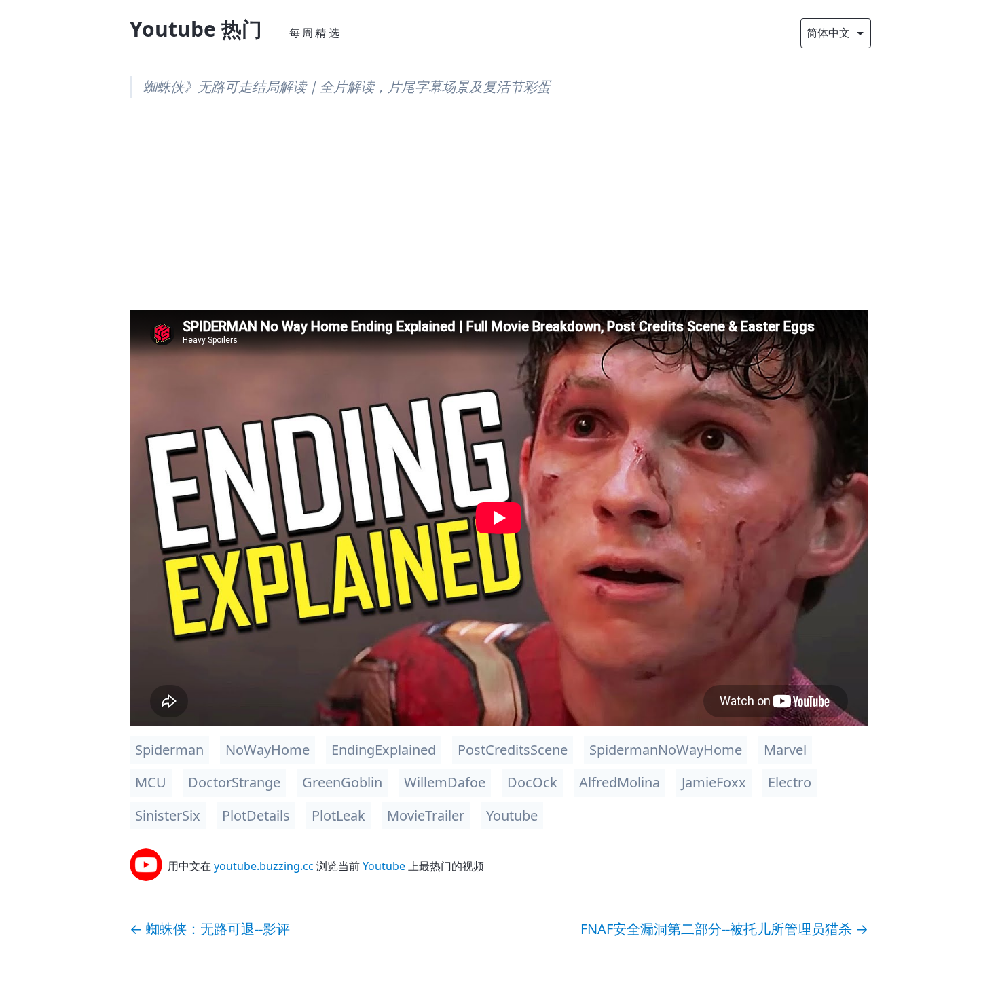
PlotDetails (256, 815)
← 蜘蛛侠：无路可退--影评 (210, 929)
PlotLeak (338, 815)
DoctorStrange (234, 782)
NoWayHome (267, 749)
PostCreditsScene (513, 749)
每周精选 (315, 32)
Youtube (512, 815)
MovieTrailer (425, 815)
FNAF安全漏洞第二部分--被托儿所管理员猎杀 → (724, 929)
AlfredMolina (619, 782)
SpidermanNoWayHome (665, 749)
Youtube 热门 (196, 29)
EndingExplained (383, 749)
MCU (150, 782)
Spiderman (169, 749)
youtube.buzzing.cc (264, 866)
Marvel (785, 749)
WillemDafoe (444, 782)
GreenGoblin (342, 782)
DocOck (532, 782)
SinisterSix (167, 815)
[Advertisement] (499, 215)
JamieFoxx (714, 782)
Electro (789, 782)
